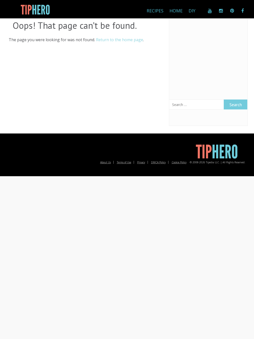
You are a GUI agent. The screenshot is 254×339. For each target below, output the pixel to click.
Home (176, 11)
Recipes (155, 11)
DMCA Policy (158, 162)
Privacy (141, 162)
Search (235, 104)
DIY (192, 11)
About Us (105, 162)
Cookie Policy (179, 162)
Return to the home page (119, 39)
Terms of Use (124, 162)
